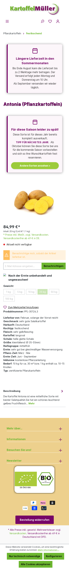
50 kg (54, 291)
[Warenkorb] (64, 20)
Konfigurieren (54, 556)
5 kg (19, 291)
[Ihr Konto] (58, 21)
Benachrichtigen (53, 266)
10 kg (31, 291)
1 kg (8, 291)
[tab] (33, 397)
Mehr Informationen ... (48, 550)
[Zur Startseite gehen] (34, 8)
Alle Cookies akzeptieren (35, 564)
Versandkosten (17, 533)
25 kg (42, 291)
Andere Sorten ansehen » (35, 165)
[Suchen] (42, 21)
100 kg (9, 298)
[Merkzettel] (50, 21)
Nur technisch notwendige (24, 556)
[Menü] (7, 21)
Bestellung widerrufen (34, 519)
